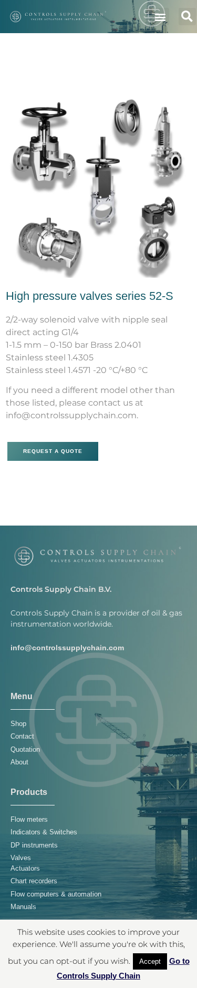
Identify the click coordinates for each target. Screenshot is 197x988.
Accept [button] (150, 961)
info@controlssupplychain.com (67, 647)
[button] (160, 16)
